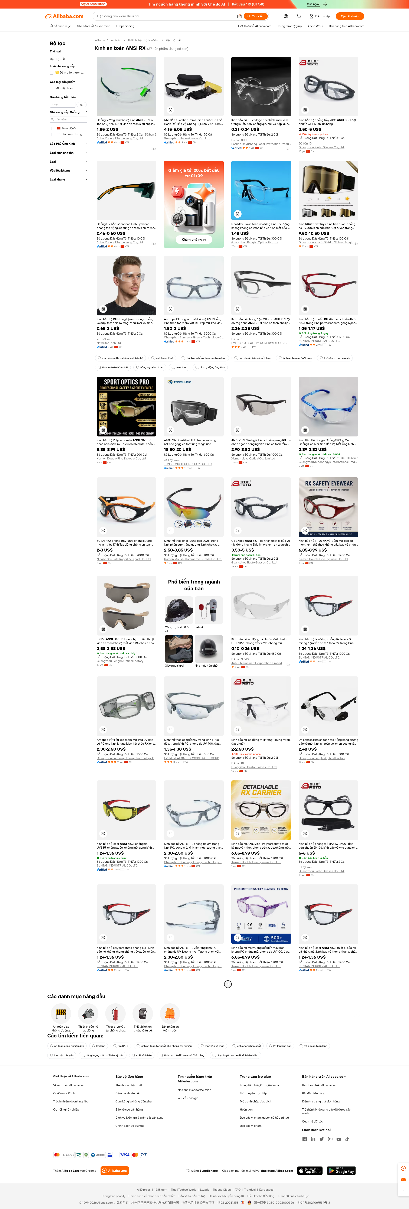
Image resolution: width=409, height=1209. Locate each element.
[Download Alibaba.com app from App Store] (310, 1170)
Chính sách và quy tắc (129, 1125)
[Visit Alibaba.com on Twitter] (321, 1139)
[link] (403, 1168)
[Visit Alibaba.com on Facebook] (304, 1139)
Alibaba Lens (70, 1170)
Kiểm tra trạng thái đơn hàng (321, 1101)
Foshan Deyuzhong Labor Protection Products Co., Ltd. (261, 144)
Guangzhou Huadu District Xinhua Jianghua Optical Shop (328, 242)
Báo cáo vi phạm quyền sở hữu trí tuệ (264, 1117)
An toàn (116, 40)
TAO (238, 1189)
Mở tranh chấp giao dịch (256, 1101)
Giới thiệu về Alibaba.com (71, 1076)
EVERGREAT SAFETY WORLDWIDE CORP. (259, 343)
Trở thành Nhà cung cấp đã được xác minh (326, 1111)
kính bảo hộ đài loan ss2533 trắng (184, 1055)
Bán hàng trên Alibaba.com (319, 1085)
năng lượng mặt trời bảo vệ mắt (105, 1055)
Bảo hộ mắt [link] (173, 40)
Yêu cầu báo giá (188, 1098)
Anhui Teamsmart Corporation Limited (256, 663)
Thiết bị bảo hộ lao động (143, 40)
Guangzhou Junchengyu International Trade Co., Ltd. (328, 462)
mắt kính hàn (144, 1055)
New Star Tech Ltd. (109, 343)
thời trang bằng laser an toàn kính (206, 358)
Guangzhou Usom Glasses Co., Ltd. (187, 138)
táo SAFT (123, 1045)
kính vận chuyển (63, 1055)
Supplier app (209, 1170)
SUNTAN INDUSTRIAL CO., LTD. (319, 340)
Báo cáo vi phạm (251, 1125)
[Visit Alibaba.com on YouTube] (338, 1139)
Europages (266, 1189)
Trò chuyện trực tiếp (253, 1093)
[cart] (300, 17)
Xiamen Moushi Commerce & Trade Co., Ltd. (193, 559)
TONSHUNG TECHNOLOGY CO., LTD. (188, 464)
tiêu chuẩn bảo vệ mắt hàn (255, 358)
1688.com (160, 1189)
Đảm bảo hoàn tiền (128, 1093)
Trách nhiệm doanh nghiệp (70, 1101)
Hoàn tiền (246, 1109)
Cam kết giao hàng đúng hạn (134, 1101)
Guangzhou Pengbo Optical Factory (254, 242)
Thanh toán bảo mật (128, 1085)
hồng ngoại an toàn (151, 367)
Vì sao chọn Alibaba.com (69, 1085)
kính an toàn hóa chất (115, 367)
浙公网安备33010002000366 (274, 1202)
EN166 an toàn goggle (337, 358)
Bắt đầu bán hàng (313, 1093)
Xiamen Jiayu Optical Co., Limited (253, 458)
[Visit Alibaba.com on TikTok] (347, 1139)
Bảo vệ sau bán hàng (129, 1109)
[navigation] (68, 513)
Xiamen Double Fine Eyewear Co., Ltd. (121, 458)
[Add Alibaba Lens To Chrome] (115, 1170)
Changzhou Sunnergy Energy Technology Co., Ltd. (194, 337)
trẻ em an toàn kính (315, 1045)
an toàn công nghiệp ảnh (69, 1045)
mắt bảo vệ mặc (214, 1045)
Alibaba (100, 40)
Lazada (204, 1189)
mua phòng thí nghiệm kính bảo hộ (122, 358)
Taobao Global (222, 1189)
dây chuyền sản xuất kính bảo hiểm (237, 1055)
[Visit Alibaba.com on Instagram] (330, 1139)
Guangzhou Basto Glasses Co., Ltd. (321, 147)
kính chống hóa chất (249, 1045)
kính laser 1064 (164, 358)
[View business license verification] (243, 1202)
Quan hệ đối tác (312, 1121)
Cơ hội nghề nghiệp (66, 1109)
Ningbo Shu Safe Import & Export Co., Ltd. (124, 559)
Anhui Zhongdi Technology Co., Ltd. (120, 138)
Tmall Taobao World (183, 1189)
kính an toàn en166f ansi (297, 358)
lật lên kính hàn (282, 1045)
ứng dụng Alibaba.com (277, 1170)
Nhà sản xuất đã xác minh (194, 1090)
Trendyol (250, 1189)
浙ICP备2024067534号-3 (313, 1202)
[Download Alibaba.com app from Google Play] (341, 1170)
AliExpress (144, 1189)
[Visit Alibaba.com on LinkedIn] (313, 1139)
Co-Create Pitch (64, 1093)
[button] (239, 16)
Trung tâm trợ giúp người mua (259, 1085)
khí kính (100, 1045)
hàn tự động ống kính (212, 367)
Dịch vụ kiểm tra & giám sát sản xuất (139, 1117)
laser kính (181, 367)
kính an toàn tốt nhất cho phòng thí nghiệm (167, 1045)
